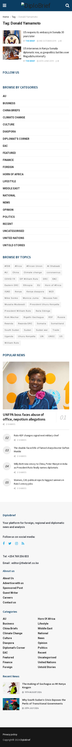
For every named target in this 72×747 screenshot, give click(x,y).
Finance (8, 160)
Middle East (11, 188)
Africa (18, 266)
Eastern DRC (11, 285)
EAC (5, 145)
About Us (8, 578)
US (61, 336)
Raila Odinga (43, 311)
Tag (14, 17)
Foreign (8, 167)
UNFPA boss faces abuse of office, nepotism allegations (24, 416)
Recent (8, 223)
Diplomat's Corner (16, 138)
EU (38, 285)
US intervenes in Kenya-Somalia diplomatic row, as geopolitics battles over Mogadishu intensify (46, 52)
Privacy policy (10, 734)
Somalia (41, 323)
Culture (8, 124)
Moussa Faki (50, 298)
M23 (51, 291)
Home (6, 17)
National (9, 195)
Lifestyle (9, 181)
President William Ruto (18, 311)
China (16, 272)
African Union (34, 266)
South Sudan (12, 330)
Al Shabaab (53, 266)
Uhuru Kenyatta (26, 336)
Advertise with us (13, 583)
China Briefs (11, 110)
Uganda (9, 336)
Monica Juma (31, 298)
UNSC (51, 336)
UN (42, 336)
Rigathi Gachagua (34, 317)
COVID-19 (10, 279)
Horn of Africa (13, 174)
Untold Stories (14, 245)
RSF (51, 317)
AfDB (7, 266)
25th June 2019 (46, 61)
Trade (56, 330)
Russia (61, 317)
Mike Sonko (11, 298)
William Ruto (12, 343)
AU (4, 96)
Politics (9, 216)
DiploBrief (25, 740)
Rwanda (9, 323)
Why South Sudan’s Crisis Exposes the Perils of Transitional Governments (44, 701)
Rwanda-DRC (25, 323)
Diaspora (9, 131)
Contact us (9, 602)
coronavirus (53, 272)
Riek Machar (12, 317)
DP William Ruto (29, 279)
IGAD (7, 291)
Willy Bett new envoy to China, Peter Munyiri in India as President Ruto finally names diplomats (40, 465)
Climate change (14, 117)
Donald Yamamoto (27, 17)
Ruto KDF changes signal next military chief (36, 435)
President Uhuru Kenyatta (44, 304)
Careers (8, 597)
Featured (9, 152)
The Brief (30, 41)
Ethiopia (27, 285)
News (6, 202)
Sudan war (42, 330)
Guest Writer (10, 592)
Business (9, 103)
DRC (45, 279)
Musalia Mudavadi (15, 304)
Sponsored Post (13, 587)
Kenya (18, 291)
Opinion (8, 209)
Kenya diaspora (35, 291)
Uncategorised (13, 230)
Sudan (27, 330)
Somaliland (57, 323)
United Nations (13, 238)
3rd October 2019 (47, 41)
